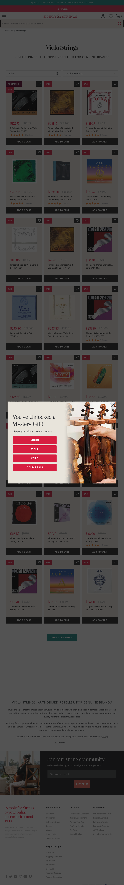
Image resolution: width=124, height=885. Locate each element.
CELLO (35, 458)
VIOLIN (35, 440)
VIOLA (34, 449)
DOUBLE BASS (35, 467)
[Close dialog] (112, 405)
